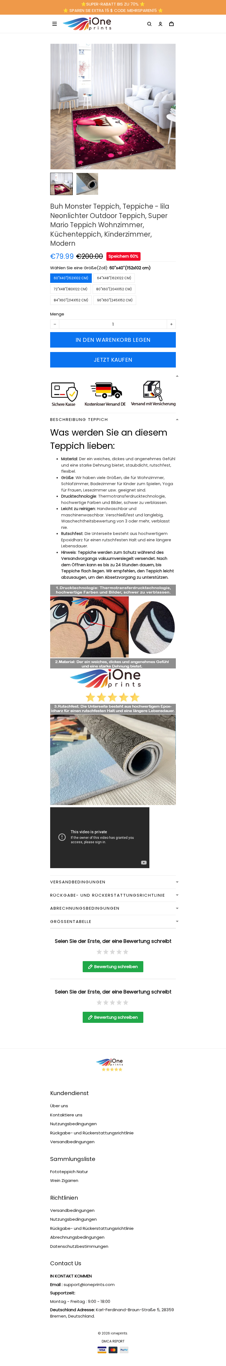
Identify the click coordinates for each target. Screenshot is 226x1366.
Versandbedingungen (72, 1142)
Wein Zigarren (64, 1180)
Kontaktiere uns (66, 1115)
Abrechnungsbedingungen (77, 1237)
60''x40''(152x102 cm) (130, 268)
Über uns (59, 1106)
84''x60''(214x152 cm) (71, 300)
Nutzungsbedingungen (73, 1124)
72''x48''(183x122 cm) (70, 289)
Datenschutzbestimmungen (79, 1246)
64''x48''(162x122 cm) (114, 278)
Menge (57, 314)
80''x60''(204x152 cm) (114, 289)
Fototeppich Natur (69, 1171)
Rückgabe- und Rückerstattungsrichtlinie (92, 1133)
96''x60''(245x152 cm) (115, 300)
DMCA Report (113, 1341)
